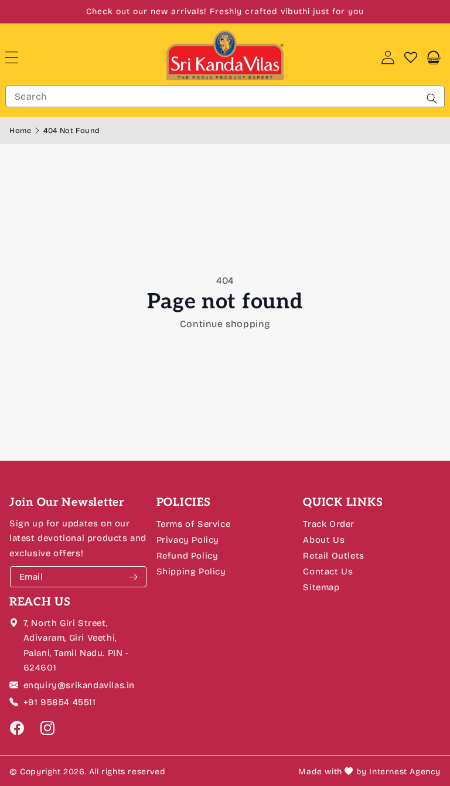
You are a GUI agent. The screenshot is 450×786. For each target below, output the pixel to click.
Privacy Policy (187, 540)
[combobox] (225, 96)
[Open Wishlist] (410, 57)
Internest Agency (405, 772)
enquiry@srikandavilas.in (79, 685)
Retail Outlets (333, 555)
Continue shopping (225, 323)
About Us (324, 540)
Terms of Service (193, 524)
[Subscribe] (133, 577)
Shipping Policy (191, 571)
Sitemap (321, 587)
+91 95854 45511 (59, 702)
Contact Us (328, 571)
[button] (21, 57)
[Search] (432, 98)
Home (21, 130)
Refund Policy (187, 555)
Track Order (328, 524)
